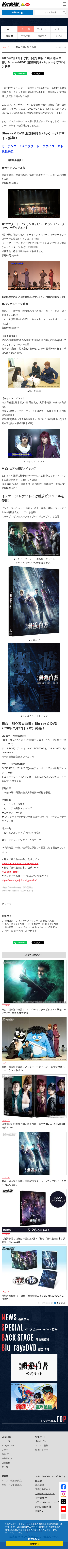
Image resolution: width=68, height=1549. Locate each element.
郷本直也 (52, 927)
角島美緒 (18, 930)
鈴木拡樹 (22, 927)
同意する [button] (34, 1544)
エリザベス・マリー (28, 920)
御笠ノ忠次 (48, 920)
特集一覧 (25, 35)
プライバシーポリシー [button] (15, 1533)
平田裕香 (32, 930)
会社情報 (39, 1498)
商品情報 (39, 1485)
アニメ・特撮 (41, 1445)
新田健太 (9, 920)
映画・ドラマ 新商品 (12, 1485)
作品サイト (40, 1441)
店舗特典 (42, 35)
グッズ (59, 35)
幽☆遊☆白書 (51, 924)
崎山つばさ (37, 927)
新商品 (5, 1476)
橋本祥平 (9, 927)
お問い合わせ (41, 1507)
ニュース (25, 29)
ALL (9, 29)
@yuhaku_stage (10, 871)
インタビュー (42, 29)
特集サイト (7, 1458)
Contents (6, 1437)
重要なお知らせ (42, 1489)
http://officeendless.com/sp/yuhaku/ (20, 863)
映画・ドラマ (41, 1450)
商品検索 (16, 12)
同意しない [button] (34, 1539)
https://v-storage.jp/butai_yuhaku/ (19, 880)
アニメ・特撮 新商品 (12, 1480)
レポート (58, 29)
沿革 (37, 1511)
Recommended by (45, 1303)
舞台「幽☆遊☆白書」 (15, 924)
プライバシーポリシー (46, 1502)
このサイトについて (45, 1493)
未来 (7, 930)
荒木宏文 (35, 924)
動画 (8, 35)
